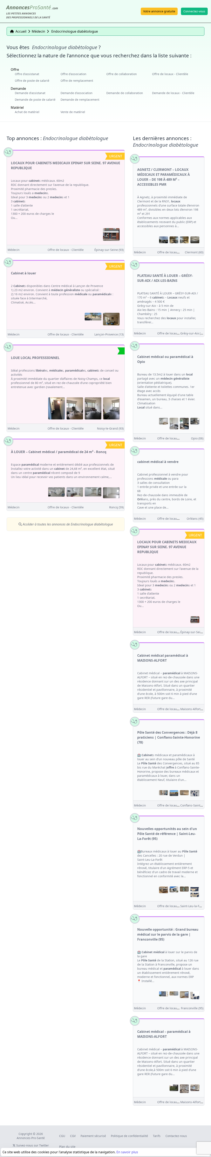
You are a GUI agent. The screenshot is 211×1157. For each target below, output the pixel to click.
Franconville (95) (192, 1008)
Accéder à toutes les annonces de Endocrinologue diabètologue (67, 524)
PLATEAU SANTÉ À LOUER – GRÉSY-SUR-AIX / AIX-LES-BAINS (165, 278)
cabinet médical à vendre (157, 461)
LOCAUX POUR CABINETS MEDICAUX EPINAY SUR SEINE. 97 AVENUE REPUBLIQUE (65, 165)
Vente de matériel (73, 112)
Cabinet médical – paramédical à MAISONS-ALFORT (164, 1034)
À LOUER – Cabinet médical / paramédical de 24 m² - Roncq (58, 452)
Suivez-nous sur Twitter (32, 1145)
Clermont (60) (194, 252)
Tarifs (157, 1136)
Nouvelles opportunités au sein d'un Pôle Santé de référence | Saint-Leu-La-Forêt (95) (167, 833)
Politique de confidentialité (129, 1136)
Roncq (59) (116, 507)
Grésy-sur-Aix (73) (192, 333)
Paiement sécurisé (93, 1136)
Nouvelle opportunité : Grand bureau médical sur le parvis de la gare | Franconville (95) (167, 934)
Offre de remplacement (77, 81)
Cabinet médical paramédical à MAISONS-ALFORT (162, 658)
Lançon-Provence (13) (109, 334)
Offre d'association (73, 74)
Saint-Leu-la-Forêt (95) (195, 906)
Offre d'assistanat (27, 74)
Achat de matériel (27, 112)
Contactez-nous (176, 1136)
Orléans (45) (195, 519)
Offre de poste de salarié (32, 81)
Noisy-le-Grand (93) (110, 428)
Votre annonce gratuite (159, 11)
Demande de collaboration (124, 93)
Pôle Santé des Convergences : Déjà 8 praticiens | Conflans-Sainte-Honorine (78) (168, 737)
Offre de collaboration (121, 74)
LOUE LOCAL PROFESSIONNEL (35, 357)
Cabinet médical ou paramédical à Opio (165, 359)
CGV (73, 1136)
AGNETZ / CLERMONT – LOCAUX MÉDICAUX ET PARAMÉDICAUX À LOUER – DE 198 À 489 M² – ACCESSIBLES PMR (163, 177)
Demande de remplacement (80, 100)
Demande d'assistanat (30, 93)
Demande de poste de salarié (35, 100)
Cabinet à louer (23, 273)
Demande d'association (77, 93)
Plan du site (67, 1147)
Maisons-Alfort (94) (193, 709)
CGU (62, 1136)
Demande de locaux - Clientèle (173, 93)
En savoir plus (127, 1152)
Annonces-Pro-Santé (31, 1138)
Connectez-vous (194, 11)
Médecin (14, 250)
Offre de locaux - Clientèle (170, 74)
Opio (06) (197, 438)
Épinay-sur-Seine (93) (109, 250)
